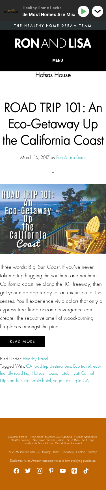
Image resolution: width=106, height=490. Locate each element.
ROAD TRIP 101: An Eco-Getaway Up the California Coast (53, 123)
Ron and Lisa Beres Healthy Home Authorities (53, 43)
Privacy (46, 452)
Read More (22, 341)
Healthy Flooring (20, 440)
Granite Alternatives (85, 437)
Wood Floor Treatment (68, 443)
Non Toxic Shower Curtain (48, 440)
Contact (80, 452)
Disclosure (68, 452)
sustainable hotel (36, 380)
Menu (57, 60)
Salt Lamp (88, 440)
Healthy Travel (35, 358)
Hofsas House (44, 373)
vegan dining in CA (71, 380)
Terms (56, 452)
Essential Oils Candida (58, 437)
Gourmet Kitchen (17, 437)
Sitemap (92, 452)
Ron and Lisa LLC (30, 452)
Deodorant (36, 437)
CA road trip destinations (48, 366)
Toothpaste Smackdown (38, 443)
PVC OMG (73, 440)
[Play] (84, 11)
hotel (63, 373)
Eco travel (82, 366)
